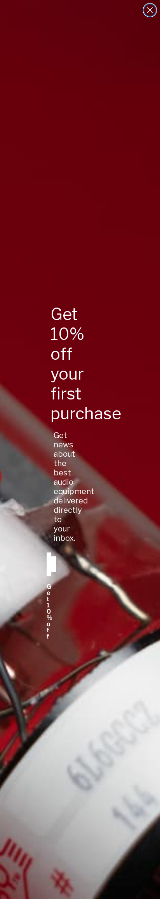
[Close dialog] (150, 10)
